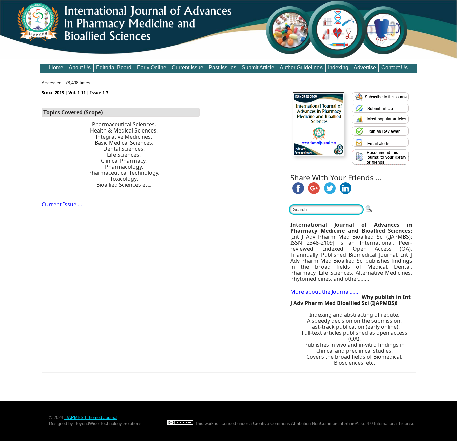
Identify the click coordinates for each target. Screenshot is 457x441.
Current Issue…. (62, 204)
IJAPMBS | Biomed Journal (90, 417)
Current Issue (187, 67)
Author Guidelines (301, 67)
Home (56, 67)
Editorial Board (113, 67)
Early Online (151, 67)
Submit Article (258, 67)
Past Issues (222, 67)
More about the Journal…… (324, 292)
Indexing (338, 67)
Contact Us (394, 67)
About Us (80, 67)
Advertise (365, 67)
